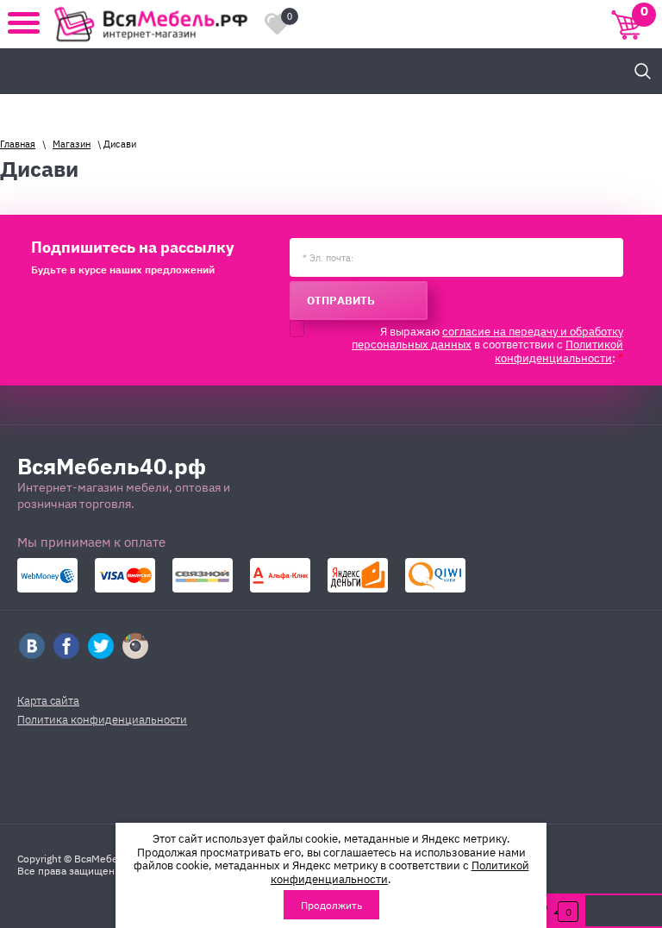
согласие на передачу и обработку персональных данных (487, 337)
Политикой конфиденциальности (559, 350)
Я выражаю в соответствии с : (487, 344)
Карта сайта (48, 700)
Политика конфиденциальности (102, 719)
